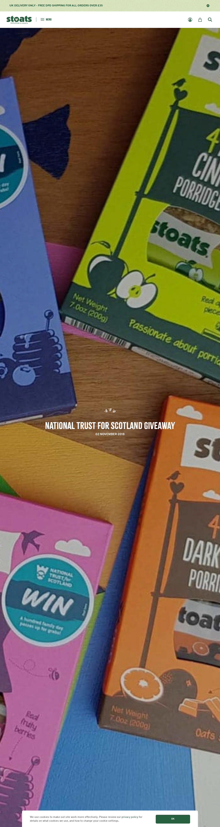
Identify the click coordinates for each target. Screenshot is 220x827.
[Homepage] (19, 19)
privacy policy (130, 817)
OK (173, 819)
